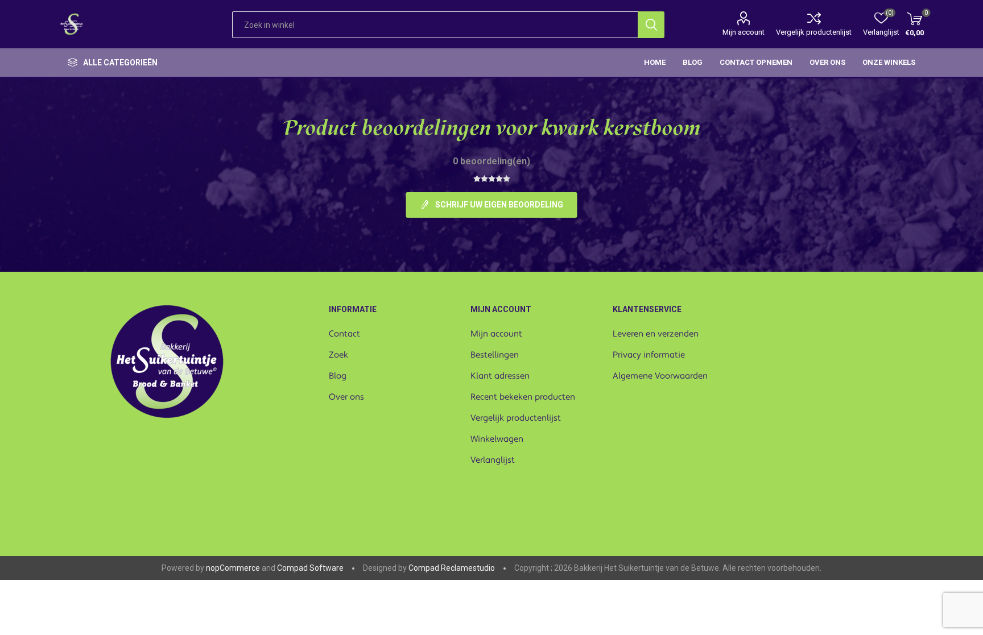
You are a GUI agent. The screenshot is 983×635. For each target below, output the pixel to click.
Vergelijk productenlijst (814, 32)
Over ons (346, 397)
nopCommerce (233, 567)
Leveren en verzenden (656, 334)
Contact (344, 334)
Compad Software (310, 567)
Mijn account (743, 32)
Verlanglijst (492, 460)
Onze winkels (888, 62)
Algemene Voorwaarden (660, 376)
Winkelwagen (496, 439)
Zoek (338, 355)
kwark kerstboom (621, 130)
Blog (337, 376)
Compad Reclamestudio (451, 567)
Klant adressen (500, 376)
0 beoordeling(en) (491, 161)
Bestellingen (494, 355)
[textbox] (435, 24)
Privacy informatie (649, 355)
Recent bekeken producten (522, 397)
